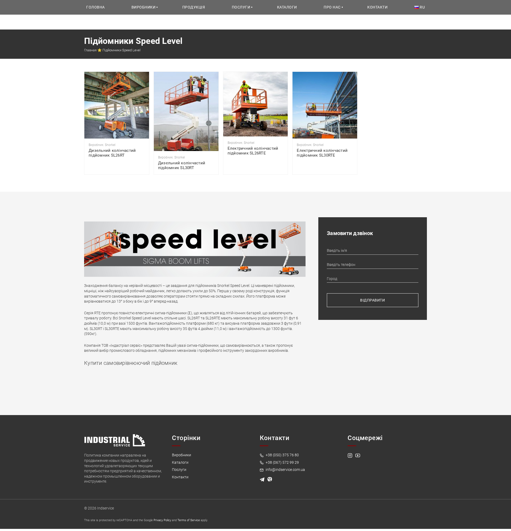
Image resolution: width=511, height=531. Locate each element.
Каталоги (287, 7)
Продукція (193, 7)
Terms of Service (189, 520)
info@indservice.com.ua (285, 469)
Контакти (377, 7)
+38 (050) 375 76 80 (282, 455)
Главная (90, 50)
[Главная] (114, 440)
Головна (95, 7)
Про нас (332, 7)
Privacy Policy (162, 520)
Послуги (241, 7)
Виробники (143, 7)
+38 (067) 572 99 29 (282, 462)
